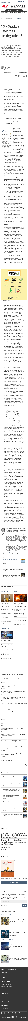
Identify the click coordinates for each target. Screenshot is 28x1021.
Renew (25, 1)
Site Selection (3, 988)
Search (18, 10)
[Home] (9, 1013)
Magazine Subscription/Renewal (9, 969)
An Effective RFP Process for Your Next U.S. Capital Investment (6, 146)
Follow (10, 10)
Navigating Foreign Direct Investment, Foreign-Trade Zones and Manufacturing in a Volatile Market (14, 842)
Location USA (19, 18)
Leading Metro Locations (5, 999)
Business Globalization (18, 592)
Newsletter (4, 972)
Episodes (25, 829)
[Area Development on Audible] (20, 1013)
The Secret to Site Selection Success (5, 133)
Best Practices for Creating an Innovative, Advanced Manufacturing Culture (11, 575)
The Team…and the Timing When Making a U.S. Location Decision (6, 137)
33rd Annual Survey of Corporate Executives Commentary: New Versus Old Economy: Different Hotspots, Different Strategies (13, 555)
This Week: (13, 898)
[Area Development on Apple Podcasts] (12, 1013)
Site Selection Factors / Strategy (6, 629)
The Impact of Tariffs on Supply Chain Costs (11, 562)
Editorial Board (21, 12)
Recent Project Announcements (6, 990)
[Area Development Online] (14, 1016)
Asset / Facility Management (6, 984)
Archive (25, 891)
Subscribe (21, 1)
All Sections (26, 13)
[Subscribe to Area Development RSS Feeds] (5, 1013)
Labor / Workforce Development (6, 986)
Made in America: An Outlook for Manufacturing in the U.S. (6, 142)
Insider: (14, 895)
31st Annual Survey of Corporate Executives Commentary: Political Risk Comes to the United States (13, 569)
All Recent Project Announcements (7, 765)
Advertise (11, 2)
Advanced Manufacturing (9, 574)
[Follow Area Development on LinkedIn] (1, 1013)
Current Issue (4, 974)
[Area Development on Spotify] (16, 1013)
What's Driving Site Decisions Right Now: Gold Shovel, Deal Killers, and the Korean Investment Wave (14, 835)
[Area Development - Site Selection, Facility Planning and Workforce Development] (14, 6)
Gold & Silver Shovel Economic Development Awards (10, 996)
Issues (26, 857)
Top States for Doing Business (6, 1001)
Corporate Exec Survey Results (10, 552)
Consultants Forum (5, 2)
